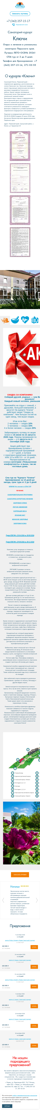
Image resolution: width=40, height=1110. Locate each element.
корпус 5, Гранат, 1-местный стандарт (20, 1039)
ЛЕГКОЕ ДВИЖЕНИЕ (20, 507)
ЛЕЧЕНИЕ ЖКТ (20, 515)
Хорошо (7, 1106)
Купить (34, 947)
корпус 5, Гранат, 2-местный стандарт (20, 960)
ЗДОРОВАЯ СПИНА (20, 503)
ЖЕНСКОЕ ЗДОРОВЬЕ (20, 519)
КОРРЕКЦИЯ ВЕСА (20, 511)
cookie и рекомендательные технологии (24, 1095)
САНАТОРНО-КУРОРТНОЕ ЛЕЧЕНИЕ (20, 499)
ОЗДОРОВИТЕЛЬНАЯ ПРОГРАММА (20, 495)
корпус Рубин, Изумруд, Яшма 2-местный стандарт (20, 940)
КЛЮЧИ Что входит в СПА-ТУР (20, 486)
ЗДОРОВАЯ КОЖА (20, 523)
